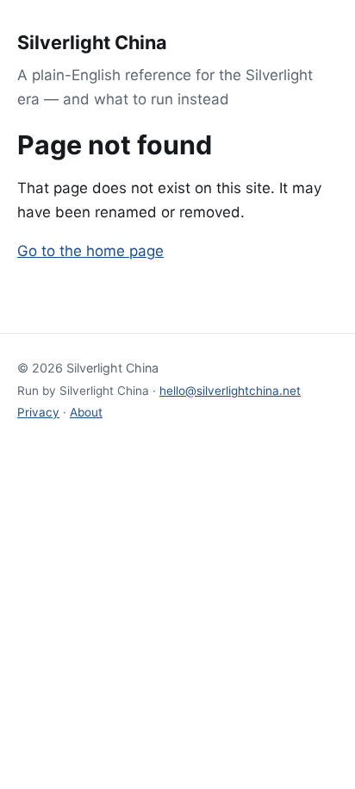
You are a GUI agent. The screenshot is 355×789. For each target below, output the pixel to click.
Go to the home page (90, 251)
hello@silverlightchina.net (230, 391)
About (86, 412)
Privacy (38, 412)
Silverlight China (92, 42)
